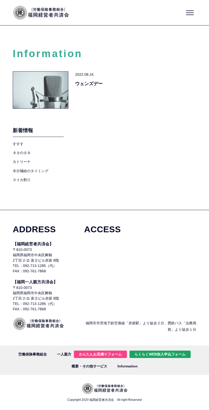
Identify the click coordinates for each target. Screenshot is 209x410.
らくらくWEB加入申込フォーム (160, 354)
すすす (18, 144)
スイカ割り (22, 180)
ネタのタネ (22, 153)
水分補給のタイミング (30, 171)
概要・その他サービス (89, 366)
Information (127, 366)
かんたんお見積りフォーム (100, 354)
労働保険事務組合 (32, 354)
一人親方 (64, 354)
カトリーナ (22, 162)
